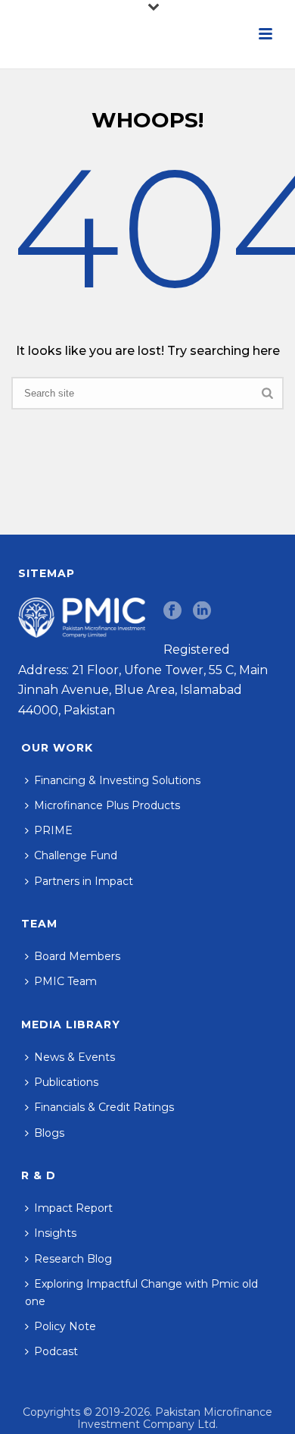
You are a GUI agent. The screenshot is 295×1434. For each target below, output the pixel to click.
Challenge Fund (75, 855)
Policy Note (65, 1326)
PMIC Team (65, 981)
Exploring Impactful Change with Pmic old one (141, 1292)
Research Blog (73, 1259)
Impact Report (73, 1208)
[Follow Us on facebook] (172, 611)
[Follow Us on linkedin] (202, 611)
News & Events (74, 1057)
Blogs (49, 1133)
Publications (66, 1082)
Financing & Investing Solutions (117, 780)
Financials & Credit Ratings (104, 1107)
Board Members (77, 956)
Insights (55, 1233)
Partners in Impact (83, 881)
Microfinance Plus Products (107, 805)
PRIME (53, 830)
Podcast (56, 1351)
